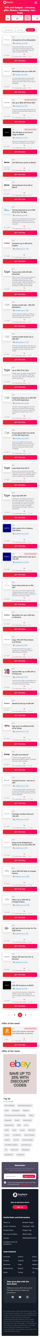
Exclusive (20, 30)
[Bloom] (7, 162)
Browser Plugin (28, 1222)
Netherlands (8, 1268)
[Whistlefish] (7, 40)
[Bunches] (7, 957)
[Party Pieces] (7, 585)
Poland (20, 1268)
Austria (20, 1257)
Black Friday (27, 1234)
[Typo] (7, 272)
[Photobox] (7, 814)
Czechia (21, 1261)
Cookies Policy (24, 1184)
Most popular (9, 30)
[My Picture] (7, 103)
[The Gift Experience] (7, 398)
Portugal (35, 1268)
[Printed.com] (7, 671)
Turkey (20, 1272)
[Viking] (7, 726)
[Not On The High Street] (7, 928)
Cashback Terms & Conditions (10, 1243)
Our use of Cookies (10, 1234)
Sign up (20, 1207)
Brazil (34, 1257)
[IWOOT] (7, 132)
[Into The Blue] (7, 210)
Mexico (35, 1264)
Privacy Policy (8, 1230)
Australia (6, 1257)
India (20, 1264)
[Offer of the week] (20, 1074)
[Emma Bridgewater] (7, 842)
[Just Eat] (7, 1031)
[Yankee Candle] (7, 305)
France (34, 1261)
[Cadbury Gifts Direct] (7, 528)
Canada (6, 1261)
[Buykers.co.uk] (8, 2)
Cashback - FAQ (28, 1226)
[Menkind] (7, 615)
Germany (6, 1264)
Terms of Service (9, 1226)
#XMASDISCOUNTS (30, 1238)
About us (6, 1222)
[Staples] (7, 243)
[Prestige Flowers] (7, 871)
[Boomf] (7, 754)
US (33, 1272)
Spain (5, 1272)
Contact (6, 1238)
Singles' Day (27, 1230)
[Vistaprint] (7, 780)
